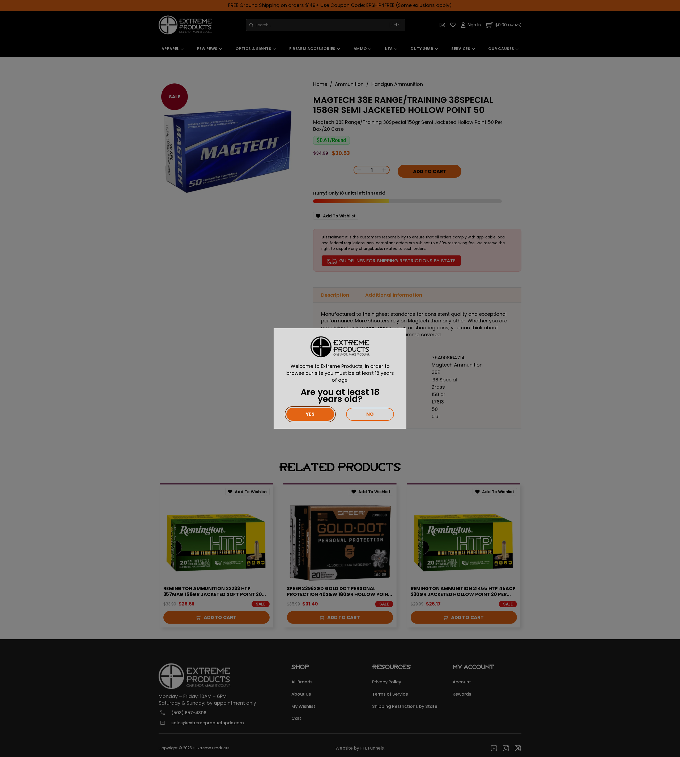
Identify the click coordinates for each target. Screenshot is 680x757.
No (370, 414)
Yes (310, 414)
